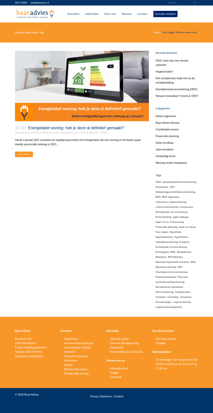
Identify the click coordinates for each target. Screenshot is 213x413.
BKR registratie (170, 197)
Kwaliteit (161, 343)
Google (114, 372)
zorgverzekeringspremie (169, 307)
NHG (193, 262)
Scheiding (172, 297)
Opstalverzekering (166, 267)
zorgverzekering (182, 302)
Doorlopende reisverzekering (171, 212)
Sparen (68, 364)
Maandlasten (184, 252)
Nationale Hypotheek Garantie (172, 262)
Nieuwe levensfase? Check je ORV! (177, 96)
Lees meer (24, 154)
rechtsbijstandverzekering (170, 282)
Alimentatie (162, 187)
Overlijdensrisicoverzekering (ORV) (176, 89)
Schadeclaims (183, 292)
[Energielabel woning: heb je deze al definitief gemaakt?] (82, 86)
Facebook (116, 377)
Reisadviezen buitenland (169, 287)
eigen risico (162, 222)
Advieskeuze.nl (119, 368)
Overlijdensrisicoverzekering (171, 272)
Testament (186, 297)
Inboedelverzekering (167, 242)
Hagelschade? (164, 71)
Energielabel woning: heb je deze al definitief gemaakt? (76, 128)
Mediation (161, 257)
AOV (172, 187)
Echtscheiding (163, 217)
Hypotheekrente (164, 237)
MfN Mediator (175, 257)
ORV (179, 267)
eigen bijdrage (181, 217)
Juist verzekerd (164, 149)
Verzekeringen (163, 302)
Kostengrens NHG (166, 252)
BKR (158, 197)
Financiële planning (167, 136)
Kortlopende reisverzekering (171, 247)
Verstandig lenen (166, 156)
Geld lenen (70, 360)
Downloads (116, 347)
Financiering (177, 222)
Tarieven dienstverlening (124, 343)
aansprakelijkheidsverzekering (179, 182)
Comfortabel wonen (167, 129)
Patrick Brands (89, 132)
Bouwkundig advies (75, 369)
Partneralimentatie (166, 277)
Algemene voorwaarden (29, 356)
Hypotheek (175, 232)
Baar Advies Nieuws (168, 122)
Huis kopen (162, 232)
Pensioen (183, 277)
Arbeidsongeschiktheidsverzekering (175, 192)
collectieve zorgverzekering (171, 202)
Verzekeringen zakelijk (77, 347)
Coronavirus (186, 207)
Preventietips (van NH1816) (126, 351)
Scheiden (161, 297)
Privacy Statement (101, 396)
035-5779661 (21, 3)
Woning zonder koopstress (58, 132)
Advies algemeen (166, 116)
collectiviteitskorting (167, 207)
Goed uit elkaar (165, 142)
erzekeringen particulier (80, 343)
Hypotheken (181, 237)
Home (156, 32)
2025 (158, 182)
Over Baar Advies (166, 338)
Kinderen (184, 242)
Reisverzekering (165, 292)
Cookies (119, 396)
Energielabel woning (76, 373)
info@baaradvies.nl (39, 3)
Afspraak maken (119, 338)
